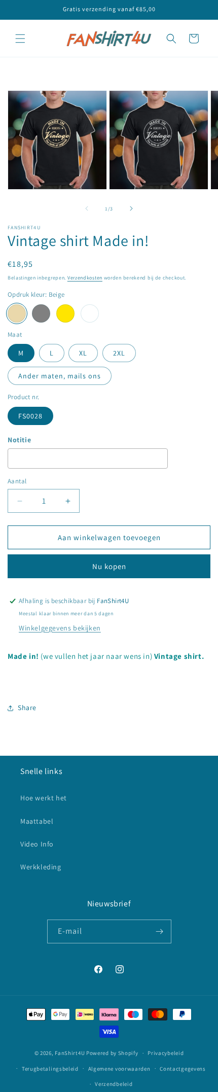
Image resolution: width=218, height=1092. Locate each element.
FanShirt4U (70, 1052)
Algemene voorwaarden (119, 1068)
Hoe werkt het (43, 797)
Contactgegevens (183, 1068)
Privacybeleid (166, 1052)
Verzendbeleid (113, 1083)
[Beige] (17, 313)
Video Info (37, 844)
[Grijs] (41, 313)
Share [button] (27, 707)
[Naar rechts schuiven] (131, 208)
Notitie (19, 439)
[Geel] (65, 313)
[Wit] (90, 313)
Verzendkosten (84, 277)
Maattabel (36, 821)
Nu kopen (109, 566)
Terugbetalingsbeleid (50, 1068)
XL (83, 353)
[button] (20, 38)
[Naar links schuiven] (87, 208)
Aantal (17, 481)
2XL (119, 353)
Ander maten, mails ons (59, 375)
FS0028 (30, 415)
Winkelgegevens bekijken (60, 627)
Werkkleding (40, 866)
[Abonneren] (160, 931)
